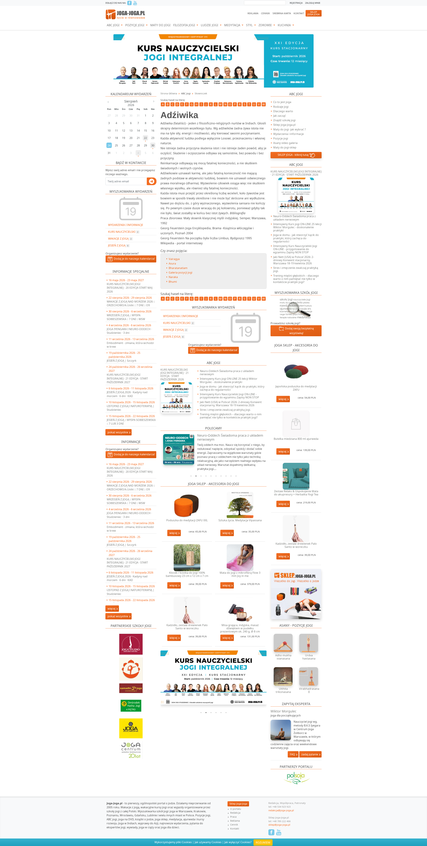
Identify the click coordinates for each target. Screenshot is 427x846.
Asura (172, 263)
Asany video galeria (285, 143)
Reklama (253, 13)
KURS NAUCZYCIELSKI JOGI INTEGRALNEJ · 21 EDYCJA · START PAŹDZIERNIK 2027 (127, 378)
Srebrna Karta (282, 13)
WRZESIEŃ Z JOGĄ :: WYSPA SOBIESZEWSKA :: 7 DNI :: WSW (126, 317)
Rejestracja (296, 2)
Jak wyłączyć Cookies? (238, 842)
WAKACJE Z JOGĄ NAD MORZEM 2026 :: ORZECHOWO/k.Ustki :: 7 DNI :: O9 (131, 303)
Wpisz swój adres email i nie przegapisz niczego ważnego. (130, 172)
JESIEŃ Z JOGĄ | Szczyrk (121, 360)
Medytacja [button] (232, 25)
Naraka (173, 277)
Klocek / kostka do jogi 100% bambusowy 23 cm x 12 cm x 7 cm (187, 574)
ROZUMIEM (263, 842)
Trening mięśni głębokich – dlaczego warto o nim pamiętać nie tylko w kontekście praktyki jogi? (231, 415)
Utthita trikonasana (283, 690)
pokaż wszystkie (118, 432)
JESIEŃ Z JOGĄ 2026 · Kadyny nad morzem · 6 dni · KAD (127, 394)
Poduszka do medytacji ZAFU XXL (187, 520)
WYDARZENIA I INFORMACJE (125, 225)
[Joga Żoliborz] (131, 727)
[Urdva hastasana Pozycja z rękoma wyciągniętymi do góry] (309, 643)
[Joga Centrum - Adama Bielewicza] (131, 748)
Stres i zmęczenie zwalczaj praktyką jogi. (225, 410)
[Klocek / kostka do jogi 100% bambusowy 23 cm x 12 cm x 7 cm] (187, 557)
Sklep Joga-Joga (238, 803)
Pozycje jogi (280, 138)
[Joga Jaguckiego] (131, 667)
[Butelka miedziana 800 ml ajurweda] (296, 423)
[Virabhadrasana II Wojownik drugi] (309, 676)
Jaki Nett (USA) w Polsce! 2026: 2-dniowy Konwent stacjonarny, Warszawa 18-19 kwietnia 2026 (231, 403)
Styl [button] (249, 25)
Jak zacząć (279, 116)
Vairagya (174, 259)
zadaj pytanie (310, 754)
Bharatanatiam (178, 268)
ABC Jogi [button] (113, 25)
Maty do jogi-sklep (284, 147)
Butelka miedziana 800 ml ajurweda (296, 439)
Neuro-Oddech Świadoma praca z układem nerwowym (227, 372)
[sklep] (296, 594)
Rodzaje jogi (281, 107)
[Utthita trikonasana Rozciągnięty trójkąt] (283, 676)
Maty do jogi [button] (160, 25)
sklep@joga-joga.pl (279, 824)
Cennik (265, 13)
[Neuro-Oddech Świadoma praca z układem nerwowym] (176, 449)
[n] (213, 60)
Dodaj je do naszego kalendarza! (133, 258)
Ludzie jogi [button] (210, 25)
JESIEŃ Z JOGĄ (118, 245)
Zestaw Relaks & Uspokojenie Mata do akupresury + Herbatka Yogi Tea (296, 492)
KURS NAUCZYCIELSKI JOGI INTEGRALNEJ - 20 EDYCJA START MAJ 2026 (129, 287)
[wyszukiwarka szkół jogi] (296, 308)
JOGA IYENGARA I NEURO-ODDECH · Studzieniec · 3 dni (129, 331)
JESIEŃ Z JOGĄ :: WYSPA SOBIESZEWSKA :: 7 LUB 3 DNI (131, 421)
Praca (233, 816)
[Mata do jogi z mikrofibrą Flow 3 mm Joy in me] (240, 557)
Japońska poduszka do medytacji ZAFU (296, 388)
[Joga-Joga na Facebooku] (129, 3)
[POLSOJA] (296, 778)
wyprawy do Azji (148, 823)
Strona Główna (168, 93)
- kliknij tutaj (293, 155)
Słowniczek (201, 93)
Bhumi (173, 282)
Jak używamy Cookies (208, 842)
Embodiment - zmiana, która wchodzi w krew (130, 344)
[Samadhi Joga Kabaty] (131, 686)
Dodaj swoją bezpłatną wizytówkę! (299, 331)
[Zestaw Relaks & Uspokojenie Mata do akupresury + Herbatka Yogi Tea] (296, 476)
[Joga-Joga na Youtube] (135, 3)
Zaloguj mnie (312, 2)
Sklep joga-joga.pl (284, 125)
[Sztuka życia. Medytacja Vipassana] (240, 505)
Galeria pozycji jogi (180, 272)
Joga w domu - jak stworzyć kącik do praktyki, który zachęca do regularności (232, 388)
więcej (173, 533)
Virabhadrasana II (309, 690)
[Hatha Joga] (131, 704)
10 (236, 476)
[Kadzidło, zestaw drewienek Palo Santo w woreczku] (187, 610)
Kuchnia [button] (285, 25)
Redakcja (235, 812)
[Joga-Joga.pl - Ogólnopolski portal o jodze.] (125, 14)
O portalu (235, 808)
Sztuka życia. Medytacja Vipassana (240, 520)
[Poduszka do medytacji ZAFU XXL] (187, 505)
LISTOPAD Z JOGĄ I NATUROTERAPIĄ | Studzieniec (130, 408)
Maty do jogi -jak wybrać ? (289, 129)
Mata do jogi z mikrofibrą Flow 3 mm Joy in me (240, 574)
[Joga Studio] (131, 642)
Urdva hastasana (308, 656)
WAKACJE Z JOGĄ (119, 238)
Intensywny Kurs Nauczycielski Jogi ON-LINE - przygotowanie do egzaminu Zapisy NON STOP (229, 395)
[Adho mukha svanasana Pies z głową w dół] (283, 643)
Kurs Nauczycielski (123, 232)
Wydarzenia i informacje (288, 134)
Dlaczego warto (283, 111)
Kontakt (299, 13)
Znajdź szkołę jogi (284, 120)
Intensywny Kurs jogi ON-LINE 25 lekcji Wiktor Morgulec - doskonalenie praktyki (228, 380)
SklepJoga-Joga (313, 13)
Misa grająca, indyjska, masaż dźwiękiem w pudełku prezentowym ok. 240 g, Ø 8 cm (240, 628)
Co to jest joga (282, 102)
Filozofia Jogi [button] (184, 25)
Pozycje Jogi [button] (135, 25)
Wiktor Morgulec (283, 711)
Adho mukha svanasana (283, 656)
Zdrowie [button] (266, 25)
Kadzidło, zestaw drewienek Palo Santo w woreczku (187, 626)
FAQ (293, 754)
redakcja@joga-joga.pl (281, 810)
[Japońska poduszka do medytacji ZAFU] (296, 371)
